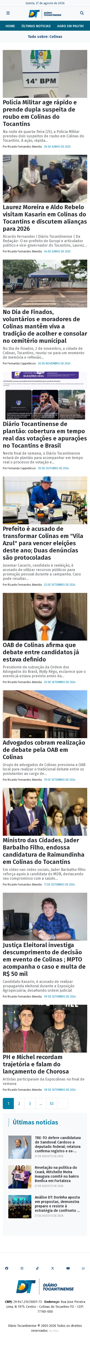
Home (10, 26)
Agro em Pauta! (70, 26)
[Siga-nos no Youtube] (68, 1268)
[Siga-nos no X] (53, 1268)
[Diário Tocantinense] (45, 14)
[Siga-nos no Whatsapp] (83, 1268)
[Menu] (8, 13)
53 (52, 1103)
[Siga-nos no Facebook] (7, 1268)
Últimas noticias (36, 26)
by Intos (54, 1330)
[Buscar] (82, 13)
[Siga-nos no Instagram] (22, 1268)
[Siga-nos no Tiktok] (37, 1268)
